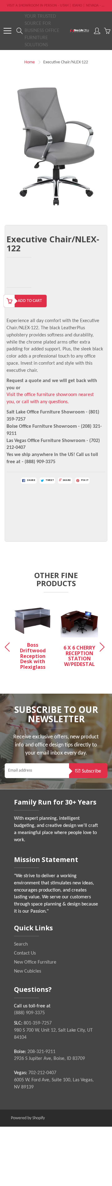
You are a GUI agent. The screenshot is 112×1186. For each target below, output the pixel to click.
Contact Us (25, 953)
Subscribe (91, 771)
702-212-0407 (42, 1072)
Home (29, 62)
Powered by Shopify (28, 1118)
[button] (103, 647)
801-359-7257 (38, 1023)
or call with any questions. (42, 401)
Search (21, 944)
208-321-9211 (41, 1051)
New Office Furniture (35, 962)
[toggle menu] (7, 30)
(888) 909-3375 (29, 1012)
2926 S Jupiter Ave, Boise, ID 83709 (49, 1058)
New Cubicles (27, 971)
